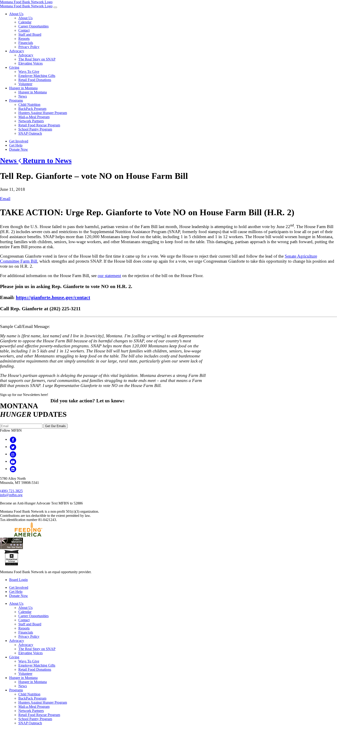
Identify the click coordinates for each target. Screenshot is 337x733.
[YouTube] (13, 461)
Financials (25, 43)
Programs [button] (16, 100)
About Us (25, 18)
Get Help (15, 145)
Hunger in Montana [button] (23, 88)
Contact (24, 30)
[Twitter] (13, 447)
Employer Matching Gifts (36, 76)
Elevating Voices (30, 63)
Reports (24, 39)
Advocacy (25, 55)
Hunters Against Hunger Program (42, 113)
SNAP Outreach (30, 133)
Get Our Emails (55, 426)
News (22, 96)
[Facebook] (13, 439)
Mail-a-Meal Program (34, 117)
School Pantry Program (35, 129)
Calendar (24, 22)
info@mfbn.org (11, 495)
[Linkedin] (13, 469)
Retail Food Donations (34, 80)
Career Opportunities (33, 26)
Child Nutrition (29, 104)
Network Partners (31, 121)
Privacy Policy (28, 47)
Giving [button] (14, 67)
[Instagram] (13, 454)
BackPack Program (32, 109)
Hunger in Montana (32, 92)
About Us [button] (16, 14)
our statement (109, 275)
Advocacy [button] (16, 51)
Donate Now (18, 149)
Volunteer (25, 84)
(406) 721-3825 (11, 491)
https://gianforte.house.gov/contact (53, 297)
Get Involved (18, 141)
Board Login (18, 580)
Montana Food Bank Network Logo (26, 2)
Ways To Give (28, 72)
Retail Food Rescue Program (39, 125)
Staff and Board (29, 34)
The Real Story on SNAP (36, 59)
